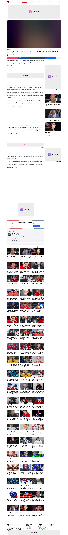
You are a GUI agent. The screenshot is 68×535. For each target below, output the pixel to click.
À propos (39, 525)
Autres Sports (28, 528)
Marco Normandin (11, 54)
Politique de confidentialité (43, 528)
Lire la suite (14, 238)
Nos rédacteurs (41, 526)
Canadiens (28, 525)
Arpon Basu (12, 243)
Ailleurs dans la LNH (29, 526)
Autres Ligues (28, 527)
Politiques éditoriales (42, 529)
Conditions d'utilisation (42, 527)
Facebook (52, 525)
